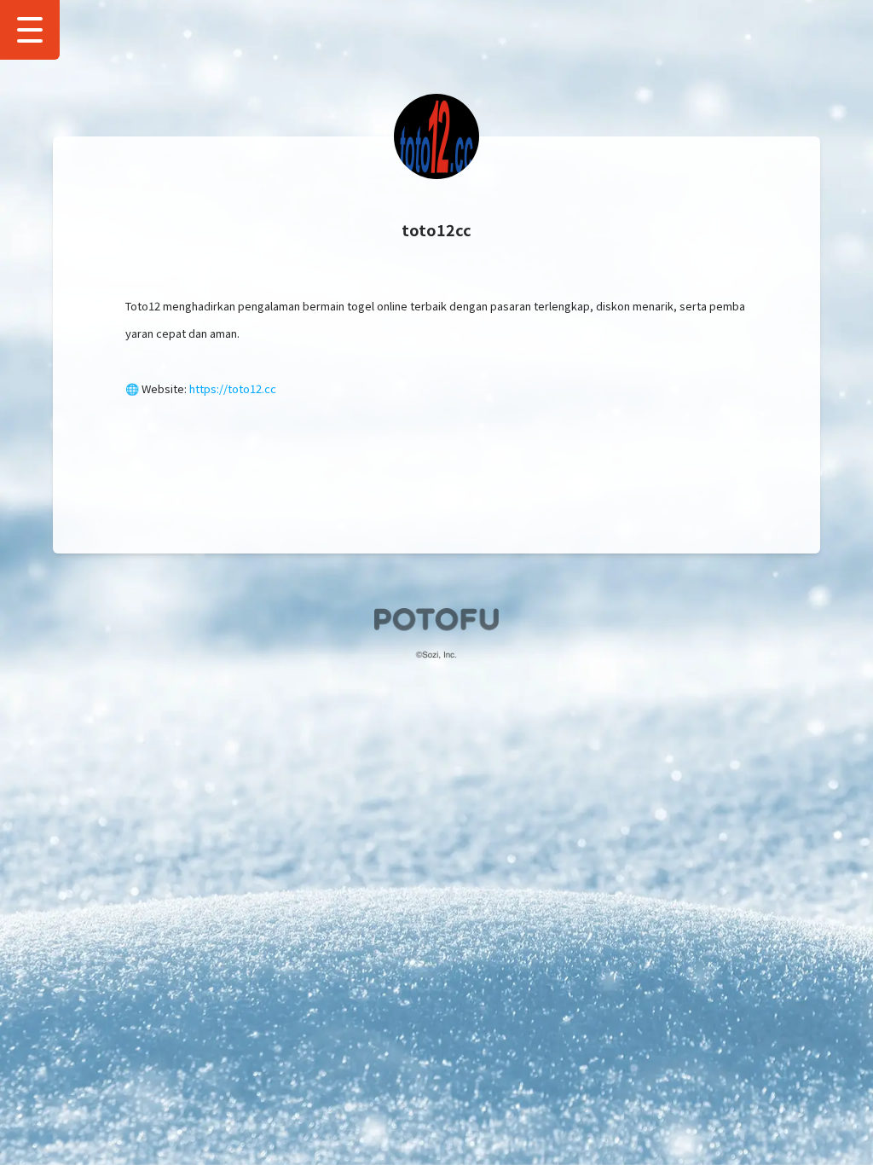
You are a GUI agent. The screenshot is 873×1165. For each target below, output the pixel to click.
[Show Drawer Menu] (30, 30)
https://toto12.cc (232, 388)
